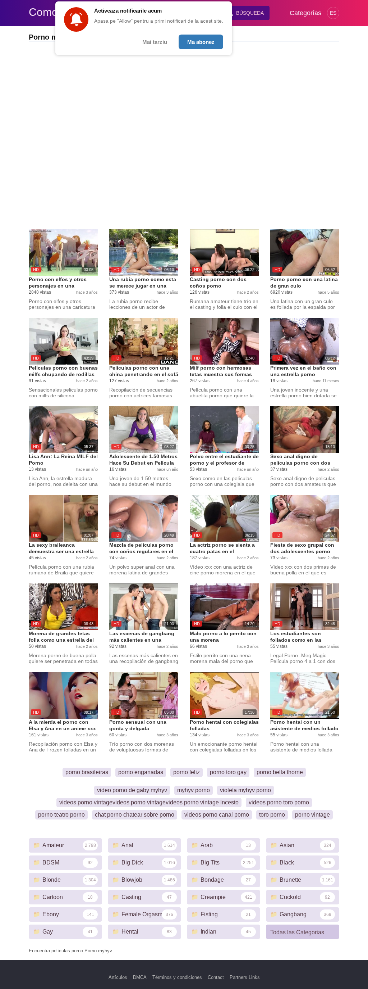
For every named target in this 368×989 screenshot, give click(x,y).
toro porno (272, 815)
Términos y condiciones (177, 977)
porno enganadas (140, 772)
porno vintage (312, 815)
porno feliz (186, 772)
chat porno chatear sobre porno (134, 815)
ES (333, 13)
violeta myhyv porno (245, 790)
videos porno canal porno (216, 815)
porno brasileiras (86, 772)
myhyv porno (193, 790)
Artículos (118, 977)
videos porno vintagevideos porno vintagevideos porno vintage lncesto (149, 802)
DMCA (140, 977)
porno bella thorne (280, 772)
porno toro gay (228, 772)
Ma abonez (201, 42)
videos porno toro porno (279, 802)
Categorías (305, 13)
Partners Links (245, 977)
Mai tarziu (154, 42)
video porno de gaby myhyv (132, 790)
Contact (216, 977)
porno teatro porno (61, 815)
